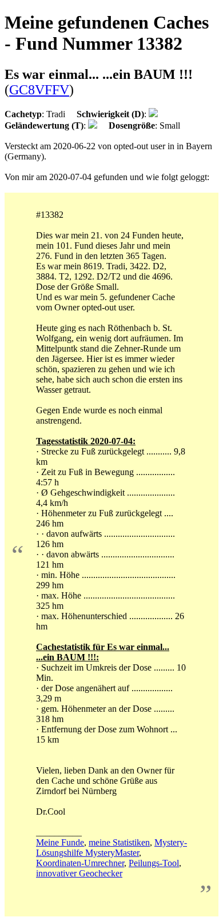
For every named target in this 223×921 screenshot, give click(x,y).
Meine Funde (60, 842)
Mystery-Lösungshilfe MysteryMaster (111, 848)
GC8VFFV (39, 89)
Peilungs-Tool (154, 863)
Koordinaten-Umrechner (80, 863)
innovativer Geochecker (79, 873)
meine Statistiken (119, 842)
